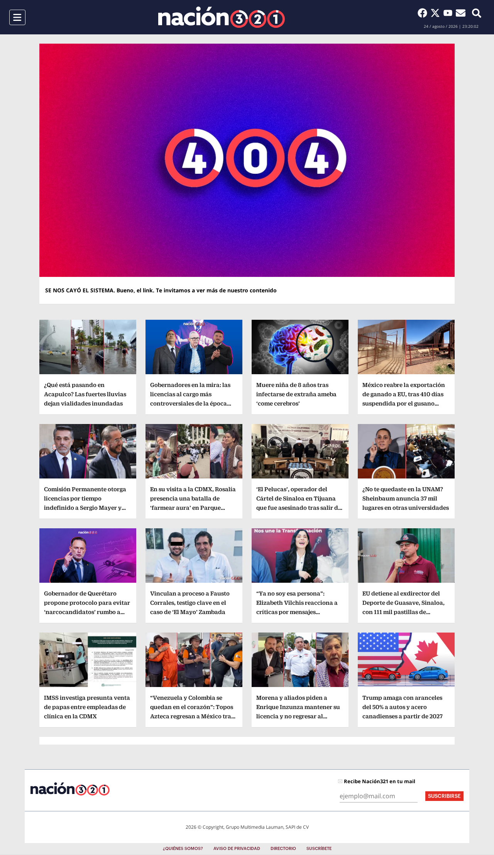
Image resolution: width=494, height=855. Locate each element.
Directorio (283, 849)
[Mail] (460, 12)
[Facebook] (424, 12)
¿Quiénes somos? (183, 849)
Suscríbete (319, 849)
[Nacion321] (221, 17)
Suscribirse (444, 796)
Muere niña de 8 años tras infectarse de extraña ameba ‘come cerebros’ (296, 394)
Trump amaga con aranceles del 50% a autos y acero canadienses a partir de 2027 (402, 706)
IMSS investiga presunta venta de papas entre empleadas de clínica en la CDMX (87, 706)
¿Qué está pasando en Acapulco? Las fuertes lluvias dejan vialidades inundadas (85, 394)
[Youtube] (449, 12)
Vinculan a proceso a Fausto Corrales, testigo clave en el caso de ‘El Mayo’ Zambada (190, 602)
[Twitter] (436, 12)
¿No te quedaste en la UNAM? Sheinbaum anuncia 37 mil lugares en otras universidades (405, 498)
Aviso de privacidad (236, 849)
